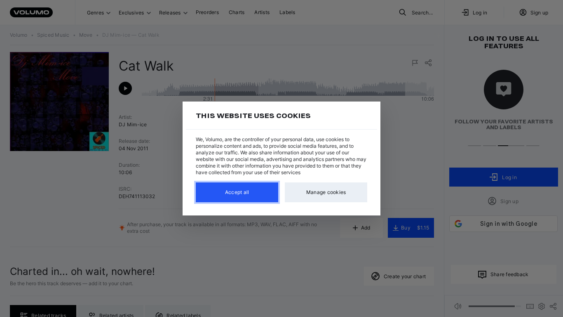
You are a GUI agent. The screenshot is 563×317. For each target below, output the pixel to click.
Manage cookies (326, 192)
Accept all (237, 192)
